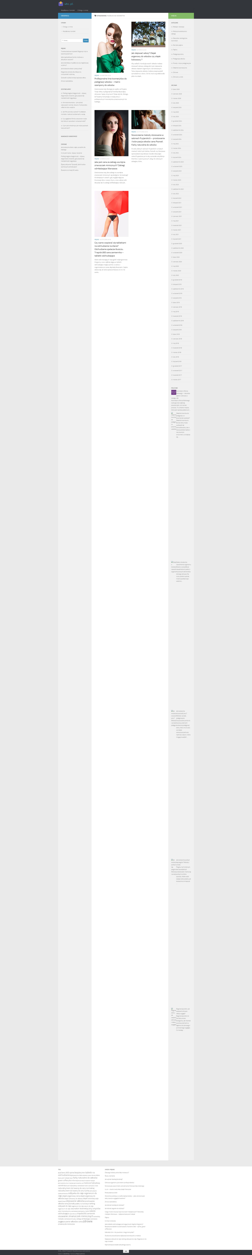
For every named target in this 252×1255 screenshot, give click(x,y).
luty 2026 (176, 103)
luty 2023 (176, 184)
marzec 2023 (177, 180)
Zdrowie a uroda (178, 77)
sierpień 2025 (177, 107)
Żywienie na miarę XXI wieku (69, 170)
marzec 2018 (177, 352)
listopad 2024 (177, 126)
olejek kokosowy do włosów (73, 1198)
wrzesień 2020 (177, 253)
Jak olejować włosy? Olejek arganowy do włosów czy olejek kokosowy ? (146, 56)
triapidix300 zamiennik (86, 1214)
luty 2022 (176, 194)
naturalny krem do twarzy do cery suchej (73, 1191)
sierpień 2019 (177, 298)
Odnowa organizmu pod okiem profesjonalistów (119, 1183)
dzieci (71, 1178)
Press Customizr (80, 1254)
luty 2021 (176, 234)
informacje (75, 1180)
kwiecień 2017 (177, 375)
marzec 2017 (177, 380)
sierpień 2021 (177, 212)
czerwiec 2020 (177, 262)
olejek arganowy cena (71, 1196)
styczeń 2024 (177, 157)
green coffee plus (65, 1180)
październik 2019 (178, 289)
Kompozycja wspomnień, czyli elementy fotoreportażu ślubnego (124, 1186)
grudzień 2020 (177, 243)
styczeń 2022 (177, 198)
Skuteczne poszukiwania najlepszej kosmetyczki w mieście (123, 1236)
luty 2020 (176, 275)
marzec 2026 (177, 98)
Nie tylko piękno (178, 45)
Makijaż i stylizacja (178, 27)
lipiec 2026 (176, 89)
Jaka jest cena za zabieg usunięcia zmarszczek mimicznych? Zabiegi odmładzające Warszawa (109, 165)
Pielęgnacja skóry (178, 54)
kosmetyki (82, 1180)
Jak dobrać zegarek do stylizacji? (114, 1208)
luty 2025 (176, 116)
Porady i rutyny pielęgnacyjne (182, 63)
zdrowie (87, 1221)
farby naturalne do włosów (85, 1178)
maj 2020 (176, 266)
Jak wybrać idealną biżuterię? (114, 1179)
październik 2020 (178, 248)
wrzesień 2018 (177, 325)
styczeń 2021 (177, 239)
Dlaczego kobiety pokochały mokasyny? (117, 1172)
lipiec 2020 (176, 257)
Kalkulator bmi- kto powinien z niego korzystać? (119, 1232)
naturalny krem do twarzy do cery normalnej (76, 1188)
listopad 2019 (177, 284)
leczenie (87, 1180)
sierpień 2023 (177, 171)
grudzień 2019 (177, 280)
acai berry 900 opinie (66, 1173)
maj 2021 (176, 221)
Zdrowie (175, 72)
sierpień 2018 (177, 330)
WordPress (67, 1254)
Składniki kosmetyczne (180, 68)
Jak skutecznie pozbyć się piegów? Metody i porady (183, 862)
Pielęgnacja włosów (179, 59)
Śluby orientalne (110, 1176)
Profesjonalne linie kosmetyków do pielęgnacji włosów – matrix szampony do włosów (110, 81)
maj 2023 (176, 175)
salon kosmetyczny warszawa (68, 1211)
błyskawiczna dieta (76, 1175)
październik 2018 (178, 321)
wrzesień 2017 (177, 370)
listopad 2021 (177, 203)
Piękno (96, 75)
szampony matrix (83, 1211)
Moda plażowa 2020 (111, 1193)
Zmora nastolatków (67, 81)
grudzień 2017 (177, 366)
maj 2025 (176, 112)
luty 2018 (176, 357)
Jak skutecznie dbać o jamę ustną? (71, 69)
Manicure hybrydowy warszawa (73, 1186)
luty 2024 (176, 153)
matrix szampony (89, 1186)
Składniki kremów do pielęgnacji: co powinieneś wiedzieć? (183, 415)
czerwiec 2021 (177, 216)
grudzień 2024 (177, 121)
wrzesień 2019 (177, 293)
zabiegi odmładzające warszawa (86, 1219)
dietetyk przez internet (89, 1175)
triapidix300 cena (73, 1213)
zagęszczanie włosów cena (70, 1221)
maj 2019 (176, 311)
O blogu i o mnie (83, 10)
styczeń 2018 (177, 361)
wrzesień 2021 (177, 207)
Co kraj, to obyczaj (110, 1221)
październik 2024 (178, 130)
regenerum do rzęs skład (66, 1209)
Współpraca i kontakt (68, 10)
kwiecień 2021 (177, 225)
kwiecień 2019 (177, 316)
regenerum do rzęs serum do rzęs (82, 1206)
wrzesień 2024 (177, 135)
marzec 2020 (177, 271)
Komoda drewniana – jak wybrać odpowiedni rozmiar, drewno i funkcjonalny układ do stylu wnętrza (74, 105)
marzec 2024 (177, 148)
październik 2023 (178, 162)
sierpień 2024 (177, 139)
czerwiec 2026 (177, 94)
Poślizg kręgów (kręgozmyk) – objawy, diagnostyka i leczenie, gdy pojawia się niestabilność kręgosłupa (73, 95)
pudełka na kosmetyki (82, 1204)
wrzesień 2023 (177, 166)
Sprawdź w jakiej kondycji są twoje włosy (73, 78)
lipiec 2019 (176, 302)
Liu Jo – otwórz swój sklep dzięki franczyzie (118, 1189)
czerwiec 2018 (177, 339)
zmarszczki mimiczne (66, 1224)
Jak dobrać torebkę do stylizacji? (114, 1205)
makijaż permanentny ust (76, 1183)
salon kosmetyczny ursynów (87, 1208)
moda (96, 1186)
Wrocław (73, 1219)
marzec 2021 (177, 230)
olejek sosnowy (89, 1198)
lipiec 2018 (176, 334)
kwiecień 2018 (177, 348)
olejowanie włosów (75, 1201)
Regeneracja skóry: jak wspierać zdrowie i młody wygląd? (183, 1011)
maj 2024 (176, 144)
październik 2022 (178, 189)
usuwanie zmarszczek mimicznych (75, 1216)
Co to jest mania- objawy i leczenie (71, 153)
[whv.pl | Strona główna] (66, 4)
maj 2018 (176, 343)
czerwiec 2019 (177, 307)
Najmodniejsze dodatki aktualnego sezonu (118, 1245)
